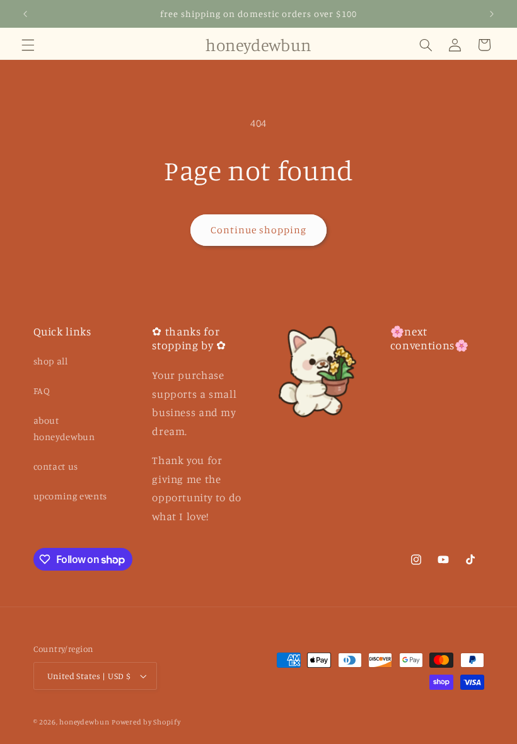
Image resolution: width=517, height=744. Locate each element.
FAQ (41, 390)
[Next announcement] (492, 14)
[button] (27, 44)
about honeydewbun (64, 428)
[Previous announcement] (25, 14)
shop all (50, 361)
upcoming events (70, 496)
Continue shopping (259, 230)
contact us (55, 466)
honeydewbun (84, 722)
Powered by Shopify (146, 722)
